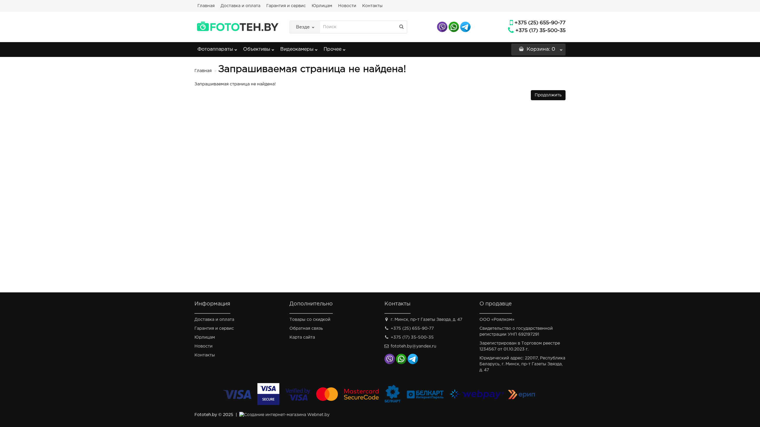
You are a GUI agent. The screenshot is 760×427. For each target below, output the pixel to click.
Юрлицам (322, 6)
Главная (206, 6)
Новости (347, 6)
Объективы (256, 49)
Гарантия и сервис (286, 6)
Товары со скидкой (309, 319)
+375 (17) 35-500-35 (540, 30)
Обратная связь (306, 328)
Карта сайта (302, 337)
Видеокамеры (297, 49)
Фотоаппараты (215, 49)
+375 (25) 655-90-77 (540, 23)
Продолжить (548, 95)
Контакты (372, 6)
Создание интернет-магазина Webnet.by (287, 415)
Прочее (332, 49)
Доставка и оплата (240, 6)
